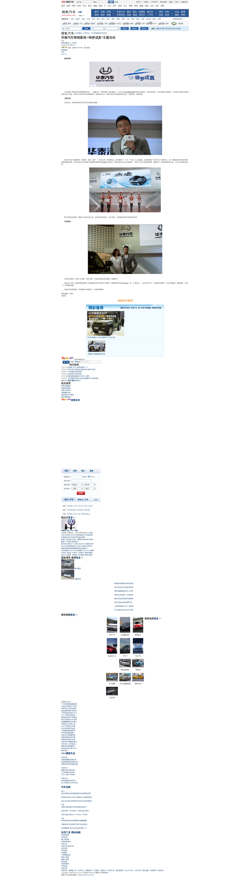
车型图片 (64, 853)
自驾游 (63, 780)
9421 (74, 780)
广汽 (84, 828)
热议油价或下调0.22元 (68, 748)
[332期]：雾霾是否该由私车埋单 (82, 539)
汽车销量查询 (66, 855)
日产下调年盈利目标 (68, 715)
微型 (69, 24)
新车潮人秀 (65, 544)
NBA (84, 6)
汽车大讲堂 (65, 535)
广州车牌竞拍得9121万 (69, 713)
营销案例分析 (66, 392)
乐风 (76, 762)
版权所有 (105, 873)
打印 (62, 52)
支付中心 (81, 870)
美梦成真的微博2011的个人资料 (78, 376)
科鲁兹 (67, 762)
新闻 (68, 6)
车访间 (63, 553)
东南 (81, 828)
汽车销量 (64, 550)
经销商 (142, 12)
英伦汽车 (68, 824)
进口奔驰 (64, 793)
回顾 (170, 2)
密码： (95, 2)
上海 (66, 774)
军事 (74, 6)
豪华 (131, 24)
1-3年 (74, 514)
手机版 (146, 2)
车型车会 (64, 757)
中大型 (118, 24)
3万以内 (69, 506)
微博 (183, 12)
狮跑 (68, 760)
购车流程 (64, 861)
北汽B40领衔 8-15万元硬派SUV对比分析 (101, 337)
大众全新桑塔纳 (125, 684)
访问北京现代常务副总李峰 (75, 537)
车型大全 (121, 12)
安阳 (69, 770)
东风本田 (64, 811)
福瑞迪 (63, 760)
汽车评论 (86, 33)
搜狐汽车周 (160, 28)
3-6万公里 (86, 510)
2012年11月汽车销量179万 (77, 550)
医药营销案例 (66, 397)
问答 (167, 12)
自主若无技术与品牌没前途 (123, 587)
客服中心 (104, 870)
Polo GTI (112, 635)
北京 (66, 770)
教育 (136, 6)
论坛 (177, 12)
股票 (100, 6)
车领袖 (63, 537)
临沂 (108, 19)
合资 (62, 805)
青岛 (98, 19)
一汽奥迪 (79, 811)
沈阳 (123, 19)
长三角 (63, 783)
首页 (63, 6)
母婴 (131, 6)
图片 (135, 12)
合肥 (159, 19)
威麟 (84, 820)
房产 (115, 6)
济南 (93, 19)
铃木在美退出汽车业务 (69, 719)
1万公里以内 (71, 510)
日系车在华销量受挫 (68, 735)
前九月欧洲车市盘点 (68, 728)
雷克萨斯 (87, 793)
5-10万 (79, 506)
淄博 (118, 19)
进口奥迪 (71, 793)
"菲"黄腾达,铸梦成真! (74, 372)
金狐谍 (74, 555)
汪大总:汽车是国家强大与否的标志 (81, 535)
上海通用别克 (87, 797)
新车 (97, 12)
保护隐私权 (119, 870)
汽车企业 (125, 283)
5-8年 (83, 514)
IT (105, 6)
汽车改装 (64, 866)
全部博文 (160, 870)
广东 (63, 772)
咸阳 (63, 770)
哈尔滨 (148, 19)
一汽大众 (77, 814)
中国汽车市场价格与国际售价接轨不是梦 (81, 369)
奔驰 (71, 764)
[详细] (91, 533)
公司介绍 (138, 870)
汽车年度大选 (169, 28)
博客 (162, 6)
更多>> (96, 500)
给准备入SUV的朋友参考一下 (77, 367)
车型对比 (121, 15)
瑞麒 (81, 820)
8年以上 (87, 514)
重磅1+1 (64, 542)
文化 (152, 6)
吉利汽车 (89, 546)
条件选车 (64, 848)
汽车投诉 (64, 837)
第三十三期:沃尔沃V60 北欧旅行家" (81, 544)
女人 (125, 6)
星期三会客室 (66, 539)
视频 (95, 6)
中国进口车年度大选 (68, 724)
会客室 (69, 553)
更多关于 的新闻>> (71, 380)
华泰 (94, 92)
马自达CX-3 (112, 656)
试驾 (109, 12)
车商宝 (138, 2)
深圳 (73, 774)
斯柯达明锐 (125, 670)
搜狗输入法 (73, 870)
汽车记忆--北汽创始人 (68, 744)
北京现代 (86, 811)
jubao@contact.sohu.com (86, 875)
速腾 (63, 764)
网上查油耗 (65, 839)
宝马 (74, 760)
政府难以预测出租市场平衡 (123, 583)
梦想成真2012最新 (67, 395)
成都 (66, 772)
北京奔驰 (64, 814)
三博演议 (81, 553)
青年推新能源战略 (67, 733)
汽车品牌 (66, 787)
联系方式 (111, 870)
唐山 (83, 19)
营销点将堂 (88, 555)
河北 (73, 772)
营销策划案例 (66, 388)
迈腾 (71, 760)
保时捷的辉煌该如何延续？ (78, 548)
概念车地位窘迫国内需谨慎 (123, 598)
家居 (120, 6)
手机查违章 (65, 835)
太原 (88, 19)
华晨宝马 (71, 807)
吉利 (66, 820)
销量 (109, 15)
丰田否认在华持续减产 (69, 708)
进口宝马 (64, 801)
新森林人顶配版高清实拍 (96, 354)
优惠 (129, 15)
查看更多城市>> (178, 19)
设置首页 (64, 870)
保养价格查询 (66, 842)
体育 (79, 6)
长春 (142, 19)
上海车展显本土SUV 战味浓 (124, 606)
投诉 (167, 15)
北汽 (75, 546)
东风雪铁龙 (88, 801)
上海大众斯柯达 (76, 797)
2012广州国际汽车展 (68, 726)
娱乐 (90, 6)
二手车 (150, 15)
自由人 (68, 783)
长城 (63, 828)
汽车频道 (78, 33)
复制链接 (64, 50)
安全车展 (177, 28)
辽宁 (63, 774)
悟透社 (69, 555)
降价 (103, 15)
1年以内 (69, 514)
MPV (143, 24)
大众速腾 (112, 684)
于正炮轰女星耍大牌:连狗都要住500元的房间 (82, 378)
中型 (106, 24)
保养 (161, 15)
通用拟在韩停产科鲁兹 (69, 717)
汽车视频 (81, 555)
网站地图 (163, 2)
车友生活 (64, 778)
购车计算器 (65, 857)
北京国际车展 (129, 92)
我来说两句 (69, 43)
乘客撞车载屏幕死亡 (68, 746)
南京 (154, 19)
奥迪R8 (138, 670)
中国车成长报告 (72, 542)
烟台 (103, 19)
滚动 (176, 2)
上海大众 (71, 814)
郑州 (133, 19)
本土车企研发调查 (67, 546)
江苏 (69, 772)
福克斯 (72, 762)
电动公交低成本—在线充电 (123, 595)
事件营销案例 (66, 386)
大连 (128, 19)
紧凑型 (92, 24)
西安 (137, 19)
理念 (105, 162)
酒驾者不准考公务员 (68, 739)
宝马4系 (112, 698)
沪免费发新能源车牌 (68, 731)
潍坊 (113, 19)
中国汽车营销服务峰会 (69, 742)
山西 (73, 770)
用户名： (80, 2)
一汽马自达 (72, 811)
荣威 (66, 828)
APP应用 (154, 2)
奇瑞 (63, 820)
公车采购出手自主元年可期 (123, 610)
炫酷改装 (78, 579)
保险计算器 (65, 859)
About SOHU (129, 870)
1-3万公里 (79, 510)
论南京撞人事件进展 (74, 374)
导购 (103, 12)
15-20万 (89, 506)
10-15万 (84, 506)
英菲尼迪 (81, 793)
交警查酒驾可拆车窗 (68, 737)
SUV (155, 24)
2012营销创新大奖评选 (99, 33)
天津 (72, 19)
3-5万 (74, 506)
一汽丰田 (84, 814)
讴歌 (76, 793)
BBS (157, 6)
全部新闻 (153, 870)
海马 (78, 820)
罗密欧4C (138, 635)
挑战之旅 (69, 780)
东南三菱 (64, 807)
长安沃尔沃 (80, 801)
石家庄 (77, 19)
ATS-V (125, 656)
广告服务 (96, 870)
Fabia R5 (138, 656)
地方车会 (64, 768)
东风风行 (84, 824)
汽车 (109, 6)
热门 (62, 791)
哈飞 (79, 824)
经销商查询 (65, 864)
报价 (129, 12)
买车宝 (142, 15)
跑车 (167, 24)
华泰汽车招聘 (66, 390)
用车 (161, 12)
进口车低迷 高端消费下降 (123, 602)
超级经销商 (65, 548)
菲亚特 (67, 764)
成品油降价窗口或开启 (69, 711)
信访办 (63, 555)
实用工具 (66, 832)
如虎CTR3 (138, 684)
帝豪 (63, 824)
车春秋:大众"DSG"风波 (69, 530)
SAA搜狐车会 (68, 753)
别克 (63, 762)
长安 (79, 546)
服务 (177, 15)
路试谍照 (78, 568)
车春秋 (74, 553)
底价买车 (64, 868)
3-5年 (78, 514)
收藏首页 (184, 2)
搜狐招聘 (88, 870)
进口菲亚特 (72, 801)
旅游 (147, 6)
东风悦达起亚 (66, 797)
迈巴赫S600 (125, 635)
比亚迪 (83, 546)
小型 (80, 24)
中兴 (73, 828)
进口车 (150, 12)
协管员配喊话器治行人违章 (123, 591)
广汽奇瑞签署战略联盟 (69, 704)
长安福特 (77, 807)
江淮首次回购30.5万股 (68, 706)
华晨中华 (74, 824)
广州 (69, 774)
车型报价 (64, 850)
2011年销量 (90, 550)
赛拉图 (75, 764)
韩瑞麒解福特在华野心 (69, 722)
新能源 (180, 24)
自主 (62, 818)
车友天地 (74, 783)
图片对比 (71, 846)
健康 (141, 6)
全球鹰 (74, 820)
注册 (116, 2)
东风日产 (84, 807)
